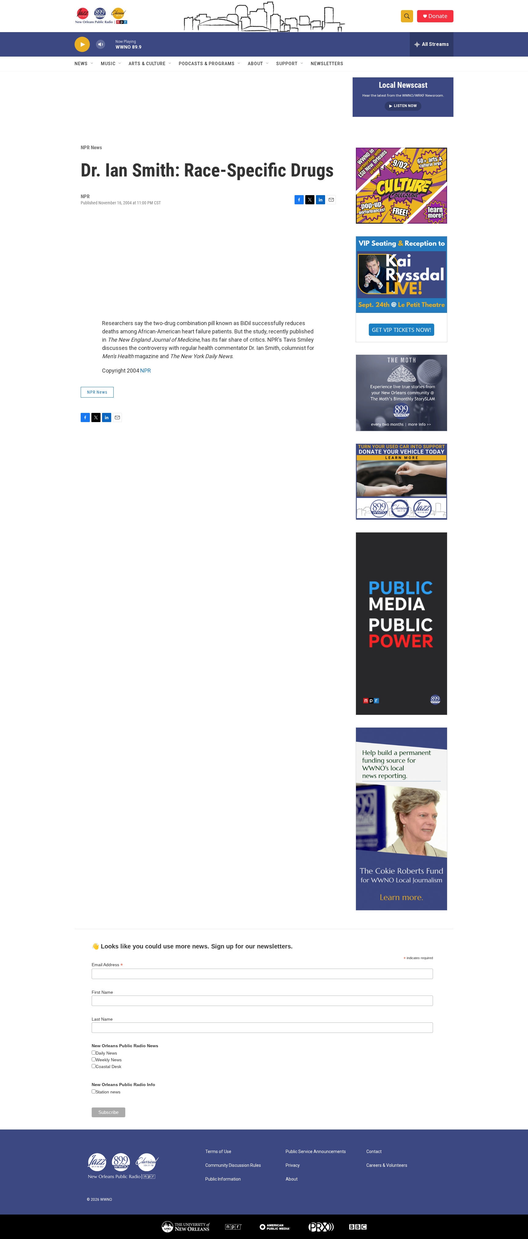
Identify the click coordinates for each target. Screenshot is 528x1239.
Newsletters (327, 63)
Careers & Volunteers (386, 1165)
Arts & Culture (147, 63)
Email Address (107, 965)
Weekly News (109, 1059)
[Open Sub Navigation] (92, 63)
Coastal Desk (108, 1066)
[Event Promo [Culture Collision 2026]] (401, 186)
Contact (374, 1151)
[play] (82, 44)
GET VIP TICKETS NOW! (401, 329)
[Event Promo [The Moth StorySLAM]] (401, 393)
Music (108, 63)
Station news (108, 1091)
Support (287, 63)
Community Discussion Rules (233, 1165)
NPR (145, 370)
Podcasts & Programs (207, 63)
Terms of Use (218, 1151)
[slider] (110, 44)
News (81, 63)
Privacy (293, 1165)
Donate (437, 16)
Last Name (102, 1019)
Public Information (223, 1179)
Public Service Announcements (316, 1151)
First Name (102, 992)
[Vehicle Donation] (401, 482)
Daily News (106, 1053)
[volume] (100, 44)
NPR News (91, 147)
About (255, 63)
